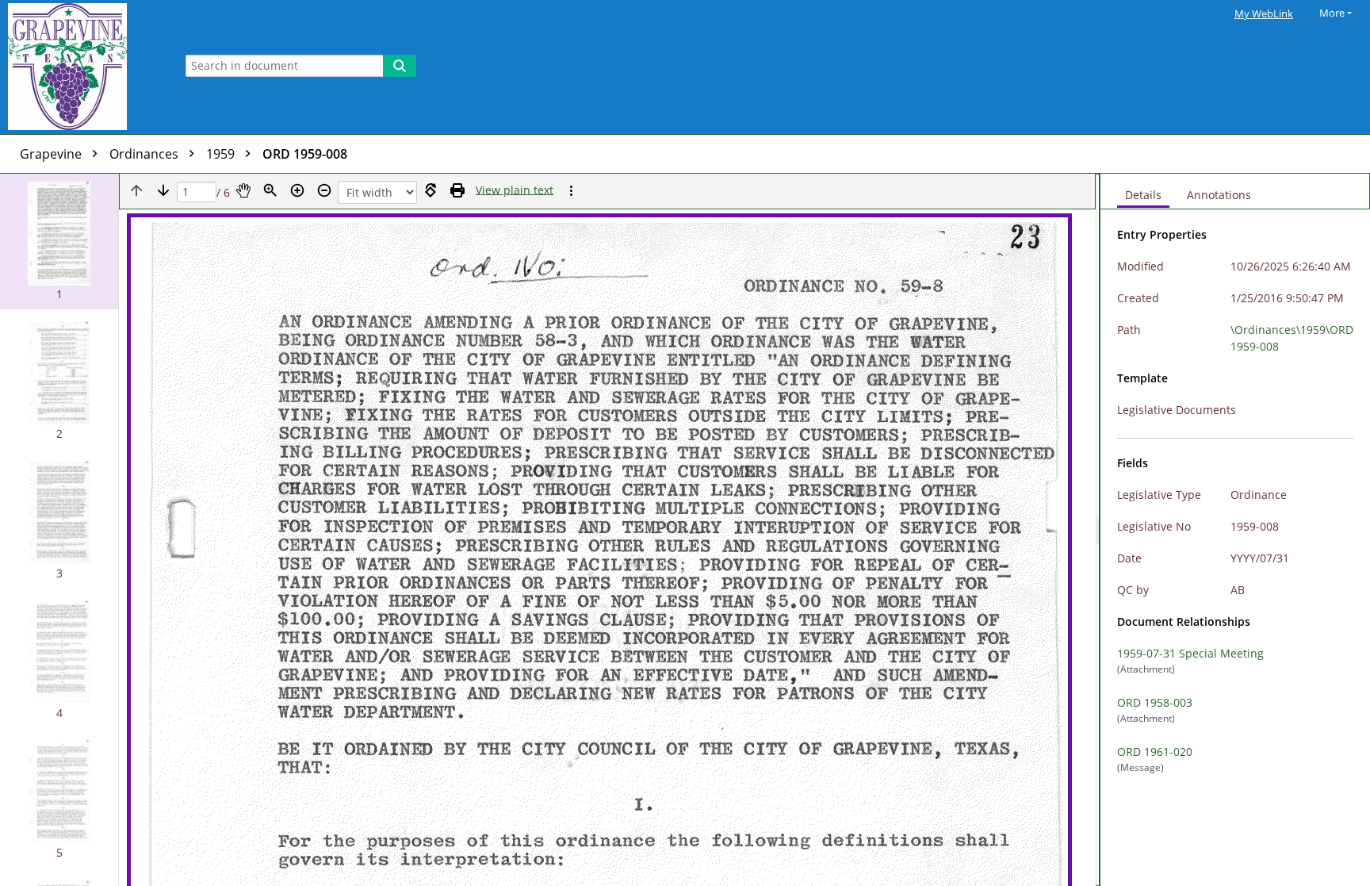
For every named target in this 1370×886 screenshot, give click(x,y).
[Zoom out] (324, 190)
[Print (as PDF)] (457, 190)
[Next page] (163, 190)
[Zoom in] (297, 190)
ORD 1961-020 (1154, 751)
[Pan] (243, 190)
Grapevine (52, 154)
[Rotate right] (430, 190)
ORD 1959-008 (304, 154)
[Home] (83, 67)
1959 (222, 154)
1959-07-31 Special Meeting (1190, 653)
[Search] (399, 66)
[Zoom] (270, 190)
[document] (1235, 530)
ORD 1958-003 (1154, 702)
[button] (59, 241)
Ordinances (145, 154)
